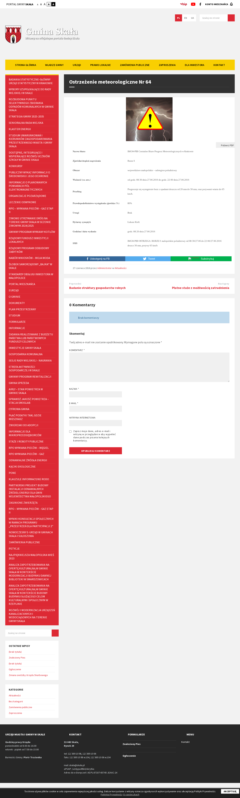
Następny (223, 283)
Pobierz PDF (227, 145)
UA (192, 17)
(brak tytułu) (15, 651)
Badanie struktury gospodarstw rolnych (97, 288)
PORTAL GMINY (19, 4)
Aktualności (121, 268)
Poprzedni (75, 283)
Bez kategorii (16, 701)
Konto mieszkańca (216, 4)
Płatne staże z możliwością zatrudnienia (200, 288)
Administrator (104, 268)
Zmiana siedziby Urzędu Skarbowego (28, 675)
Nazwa (74, 388)
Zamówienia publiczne (20, 707)
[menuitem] (25, 64)
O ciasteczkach (131, 794)
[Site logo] (13, 43)
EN (185, 17)
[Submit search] (231, 17)
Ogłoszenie (15, 669)
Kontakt (185, 741)
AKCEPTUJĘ (230, 791)
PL (178, 17)
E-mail (73, 403)
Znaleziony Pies (17, 657)
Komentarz (77, 350)
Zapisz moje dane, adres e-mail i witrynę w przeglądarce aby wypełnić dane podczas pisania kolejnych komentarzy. (94, 436)
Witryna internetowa (82, 417)
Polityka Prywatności (111, 794)
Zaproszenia (15, 713)
